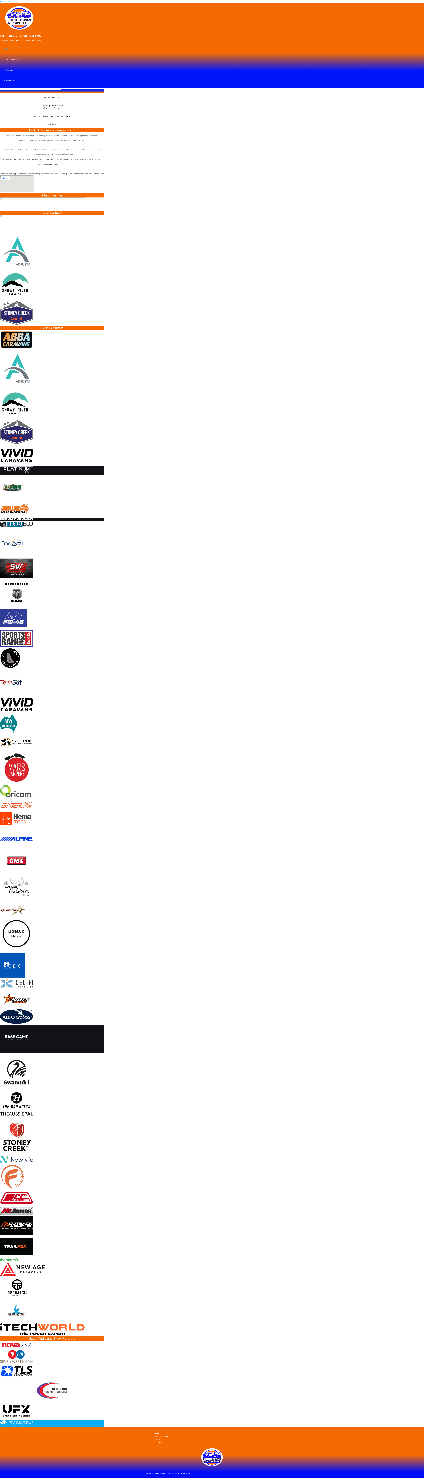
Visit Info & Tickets (12, 59)
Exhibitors (8, 70)
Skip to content (6, 1)
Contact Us (9, 80)
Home (7, 49)
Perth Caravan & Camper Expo (21, 36)
